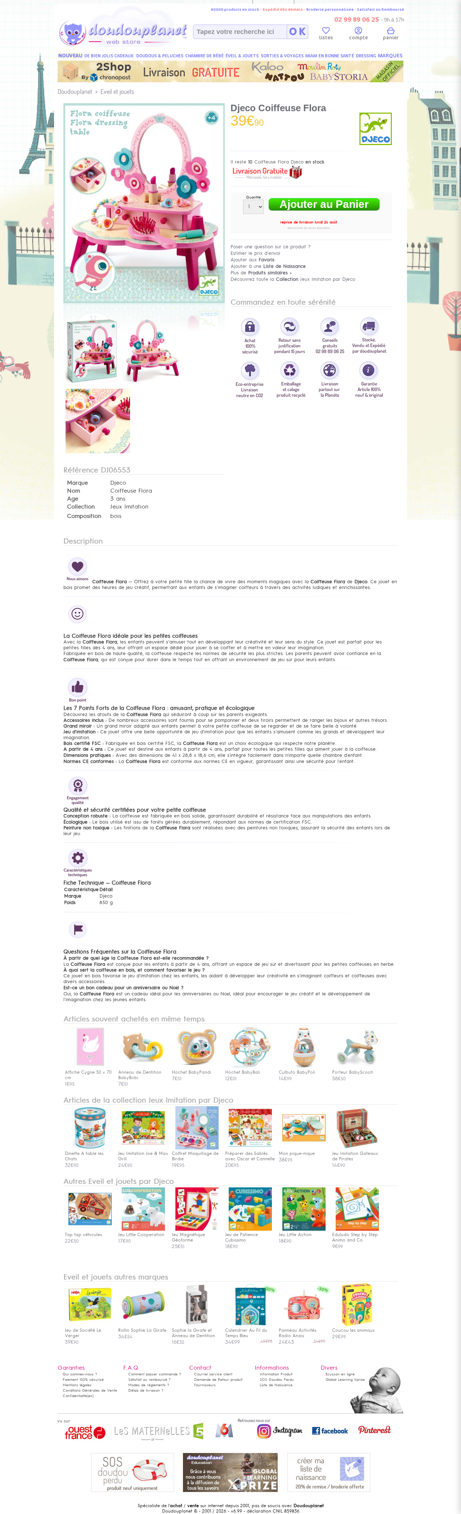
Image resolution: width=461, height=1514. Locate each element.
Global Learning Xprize (345, 1380)
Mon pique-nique (297, 1153)
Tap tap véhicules (83, 1234)
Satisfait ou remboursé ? (149, 1380)
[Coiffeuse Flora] (92, 383)
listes (326, 38)
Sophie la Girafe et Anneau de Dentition (193, 1333)
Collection (81, 506)
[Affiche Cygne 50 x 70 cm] (90, 1066)
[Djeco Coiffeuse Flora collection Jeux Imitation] (144, 301)
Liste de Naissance (276, 1385)
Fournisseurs (205, 1385)
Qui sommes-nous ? (80, 1374)
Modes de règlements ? (148, 1385)
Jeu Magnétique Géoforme (188, 1237)
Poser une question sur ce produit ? (270, 246)
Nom (73, 491)
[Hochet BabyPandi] (197, 1066)
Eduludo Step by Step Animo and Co (355, 1237)
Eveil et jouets (117, 91)
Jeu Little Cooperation (141, 1234)
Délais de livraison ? (146, 1390)
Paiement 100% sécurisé (83, 1380)
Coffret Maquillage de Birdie (195, 1156)
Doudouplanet (75, 91)
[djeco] (375, 143)
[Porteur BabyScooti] (357, 1066)
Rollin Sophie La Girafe (142, 1330)
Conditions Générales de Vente (90, 1390)
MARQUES (390, 56)
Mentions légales (77, 1385)
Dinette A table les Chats (84, 1156)
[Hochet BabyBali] (250, 1066)
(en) (90, 1396)
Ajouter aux (252, 259)
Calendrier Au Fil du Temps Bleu (246, 1333)
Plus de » (261, 272)
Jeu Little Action (295, 1234)
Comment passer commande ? (154, 1374)
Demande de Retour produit (218, 1380)
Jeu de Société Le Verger (83, 1333)
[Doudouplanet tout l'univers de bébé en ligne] (137, 45)
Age (72, 499)
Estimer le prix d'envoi (255, 253)
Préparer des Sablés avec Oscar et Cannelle (250, 1156)
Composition (84, 516)
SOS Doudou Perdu (277, 1380)
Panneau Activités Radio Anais (297, 1333)
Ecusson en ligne (340, 1374)
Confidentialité (75, 1396)
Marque (77, 483)
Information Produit (276, 1374)
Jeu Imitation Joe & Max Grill (143, 1156)
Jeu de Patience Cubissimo (241, 1237)
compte (358, 38)
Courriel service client (213, 1374)
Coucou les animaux (353, 1330)
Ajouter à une (268, 266)
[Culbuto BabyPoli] (304, 1066)
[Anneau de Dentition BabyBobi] (143, 1066)
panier (391, 38)
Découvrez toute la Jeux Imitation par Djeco (292, 279)
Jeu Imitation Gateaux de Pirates (355, 1156)
